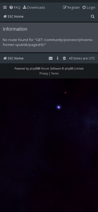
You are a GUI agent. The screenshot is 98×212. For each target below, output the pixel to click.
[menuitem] (14, 7)
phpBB (34, 68)
